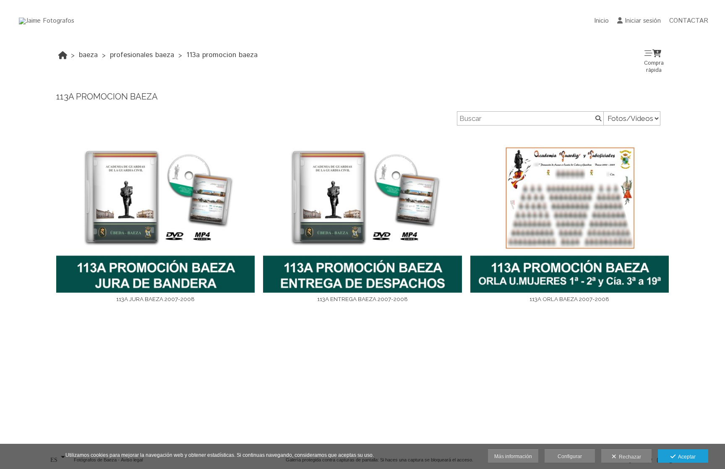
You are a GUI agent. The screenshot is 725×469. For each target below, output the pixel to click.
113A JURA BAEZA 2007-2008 (155, 299)
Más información (513, 456)
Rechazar (628, 457)
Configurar (570, 456)
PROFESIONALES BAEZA (142, 55)
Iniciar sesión (643, 20)
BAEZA (88, 55)
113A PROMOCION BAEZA (222, 55)
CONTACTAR (688, 20)
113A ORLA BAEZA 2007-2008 (569, 299)
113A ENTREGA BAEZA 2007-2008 (362, 299)
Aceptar (685, 457)
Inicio (601, 20)
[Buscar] (597, 118)
